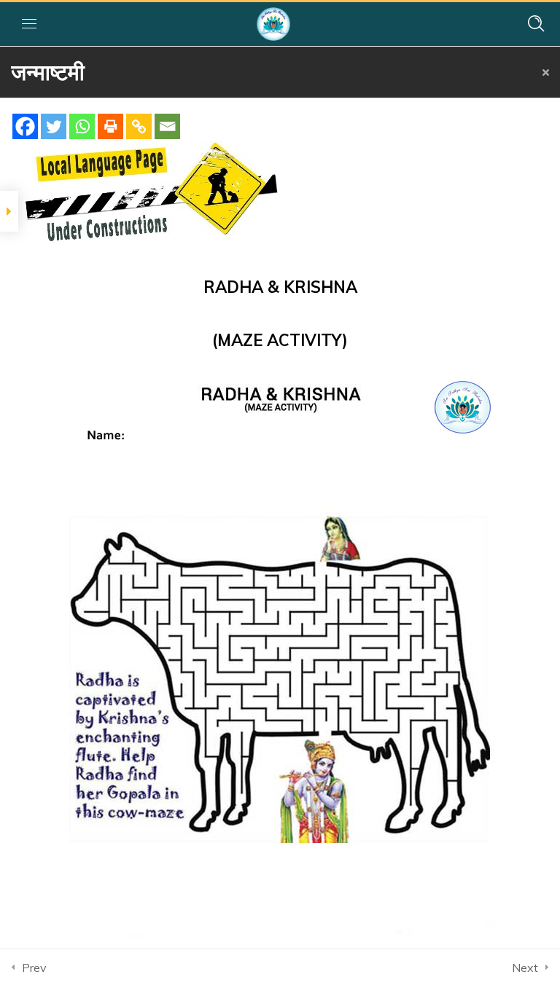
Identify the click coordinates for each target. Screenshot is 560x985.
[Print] (110, 126)
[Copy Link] (139, 126)
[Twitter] (53, 126)
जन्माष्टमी (48, 72)
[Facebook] (25, 126)
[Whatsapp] (82, 126)
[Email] (167, 126)
